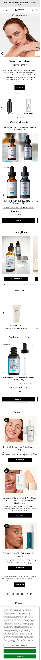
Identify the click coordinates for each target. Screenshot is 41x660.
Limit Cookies (20, 651)
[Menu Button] (2, 10)
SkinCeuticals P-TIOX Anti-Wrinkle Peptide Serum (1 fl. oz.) (18, 379)
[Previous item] (1, 107)
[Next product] (36, 195)
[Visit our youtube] (22, 594)
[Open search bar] (5, 10)
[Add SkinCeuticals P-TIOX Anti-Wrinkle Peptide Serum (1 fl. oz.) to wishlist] (32, 345)
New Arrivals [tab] (26, 337)
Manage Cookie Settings (19, 645)
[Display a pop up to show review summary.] (26, 211)
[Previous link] (3, 260)
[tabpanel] (20, 372)
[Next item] (38, 107)
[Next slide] (37, 53)
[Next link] (36, 260)
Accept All (20, 656)
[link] (33, 10)
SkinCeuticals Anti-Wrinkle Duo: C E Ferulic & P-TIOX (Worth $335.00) (18, 202)
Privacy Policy (7, 642)
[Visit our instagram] (17, 594)
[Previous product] (3, 195)
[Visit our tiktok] (26, 594)
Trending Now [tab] (14, 337)
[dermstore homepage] (19, 10)
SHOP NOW (20, 87)
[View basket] (36, 10)
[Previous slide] (2, 53)
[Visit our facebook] (8, 594)
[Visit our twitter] (13, 594)
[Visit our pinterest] (31, 594)
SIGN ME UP (20, 585)
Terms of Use (17, 642)
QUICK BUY (18, 220)
